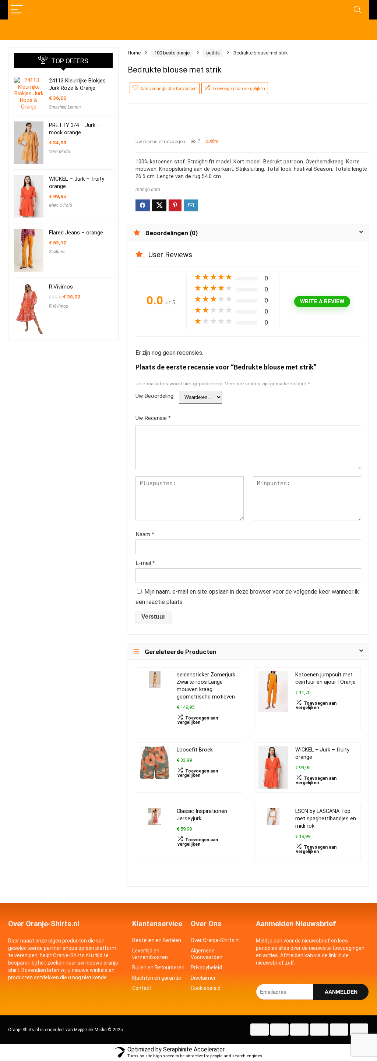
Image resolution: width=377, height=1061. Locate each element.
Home (134, 53)
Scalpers (57, 251)
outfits (213, 53)
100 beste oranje (172, 53)
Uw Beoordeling (154, 396)
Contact (142, 988)
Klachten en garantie (156, 978)
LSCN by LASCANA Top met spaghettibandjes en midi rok (325, 818)
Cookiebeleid (206, 988)
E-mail (145, 563)
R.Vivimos (61, 286)
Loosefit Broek (195, 750)
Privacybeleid (206, 967)
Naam (144, 534)
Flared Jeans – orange (76, 232)
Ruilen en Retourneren (158, 967)
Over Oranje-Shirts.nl (215, 940)
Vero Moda (59, 151)
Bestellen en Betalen (156, 940)
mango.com (147, 189)
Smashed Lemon (65, 107)
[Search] (357, 10)
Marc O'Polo (60, 205)
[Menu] (17, 10)
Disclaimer (203, 978)
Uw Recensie (153, 418)
